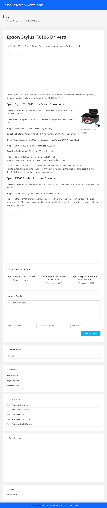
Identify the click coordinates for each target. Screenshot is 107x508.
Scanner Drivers (13, 385)
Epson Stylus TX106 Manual (35, 165)
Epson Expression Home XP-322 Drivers (53, 278)
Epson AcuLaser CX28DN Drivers (19, 424)
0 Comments (57, 46)
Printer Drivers (38, 46)
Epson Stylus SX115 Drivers (21, 276)
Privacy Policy (12, 494)
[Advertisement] (53, 74)
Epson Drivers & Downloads (23, 5)
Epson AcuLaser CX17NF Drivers (19, 414)
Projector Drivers (13, 380)
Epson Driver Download (51, 505)
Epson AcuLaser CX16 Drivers (18, 405)
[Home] (3, 21)
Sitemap (64, 505)
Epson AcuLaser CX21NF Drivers (19, 419)
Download (38, 128)
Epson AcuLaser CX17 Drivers (18, 410)
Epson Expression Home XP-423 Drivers (85, 278)
